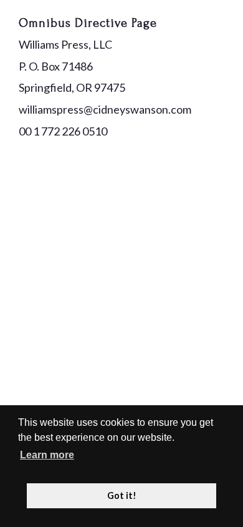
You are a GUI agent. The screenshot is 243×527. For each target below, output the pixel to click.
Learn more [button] (47, 455)
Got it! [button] (121, 495)
